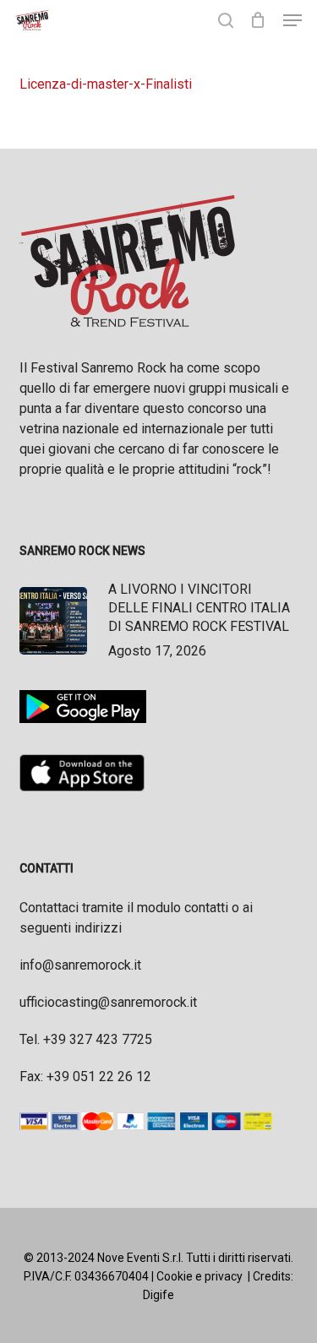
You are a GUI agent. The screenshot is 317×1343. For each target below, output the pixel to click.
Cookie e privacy (199, 1276)
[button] (292, 20)
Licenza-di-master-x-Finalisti (105, 84)
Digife (158, 1295)
